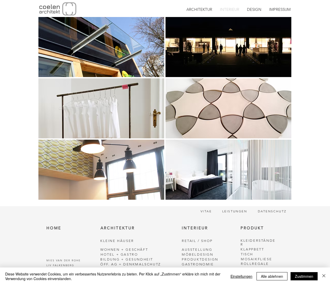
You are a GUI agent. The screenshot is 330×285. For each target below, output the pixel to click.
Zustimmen (304, 276)
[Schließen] (324, 276)
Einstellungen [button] (241, 276)
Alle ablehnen (272, 276)
